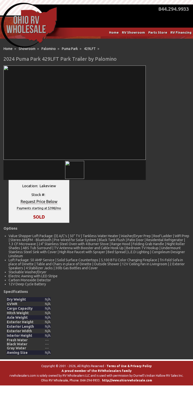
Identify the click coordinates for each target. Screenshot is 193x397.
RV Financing (180, 32)
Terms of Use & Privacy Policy (129, 366)
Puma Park (70, 49)
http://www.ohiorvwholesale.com (127, 380)
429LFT (90, 49)
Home (114, 32)
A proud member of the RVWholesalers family (97, 370)
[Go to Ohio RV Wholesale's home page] (29, 47)
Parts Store (157, 32)
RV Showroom (133, 32)
